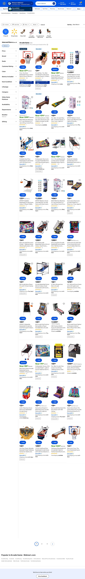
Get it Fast (45, 8)
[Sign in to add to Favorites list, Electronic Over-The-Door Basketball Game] (79, 427)
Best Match (76, 24)
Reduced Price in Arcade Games (48, 558)
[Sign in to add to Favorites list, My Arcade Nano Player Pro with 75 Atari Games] (32, 263)
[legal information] (47, 44)
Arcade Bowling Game (27, 558)
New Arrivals (61, 8)
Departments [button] (6, 9)
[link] (5, 33)
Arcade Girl (11, 558)
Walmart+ (69, 8)
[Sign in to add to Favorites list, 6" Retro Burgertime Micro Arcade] (64, 263)
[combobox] (45, 3)
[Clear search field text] (50, 3)
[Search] (54, 3)
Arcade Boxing (18, 558)
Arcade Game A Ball (61, 558)
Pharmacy (52, 8)
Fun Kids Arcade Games (36, 561)
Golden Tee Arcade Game (6, 561)
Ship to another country (18, 9)
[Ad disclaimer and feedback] (73, 70)
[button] (62, 3)
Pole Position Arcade (25, 561)
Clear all (43, 24)
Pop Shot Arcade (69, 558)
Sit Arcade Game (37, 558)
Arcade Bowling (4, 558)
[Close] (31, 9)
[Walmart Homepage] (4, 3)
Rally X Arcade (16, 561)
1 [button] (36, 544)
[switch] (5, 24)
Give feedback (42, 576)
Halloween (37, 8)
